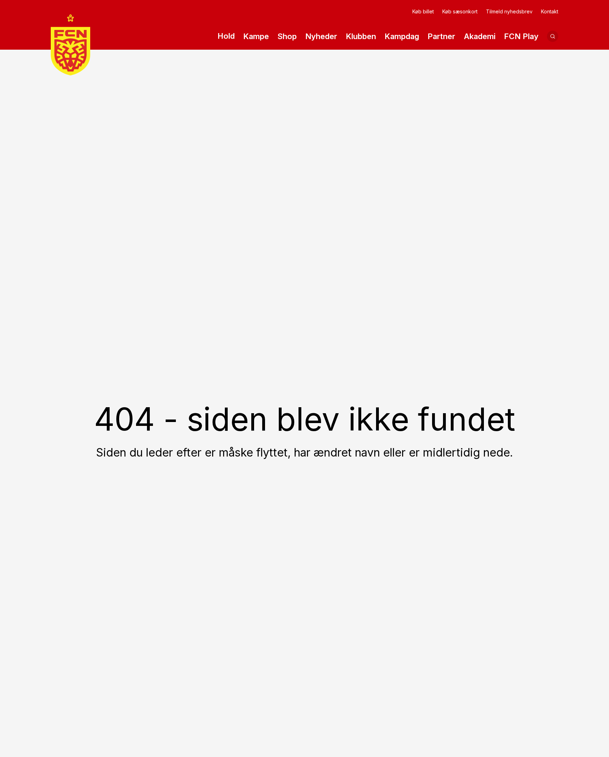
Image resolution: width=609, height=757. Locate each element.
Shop (287, 36)
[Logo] (70, 44)
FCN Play (521, 36)
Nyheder (321, 36)
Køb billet (423, 11)
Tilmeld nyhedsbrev (509, 11)
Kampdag (402, 36)
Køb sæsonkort (460, 11)
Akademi (480, 36)
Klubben (361, 36)
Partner (441, 36)
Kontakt (549, 11)
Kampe (256, 36)
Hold (226, 36)
